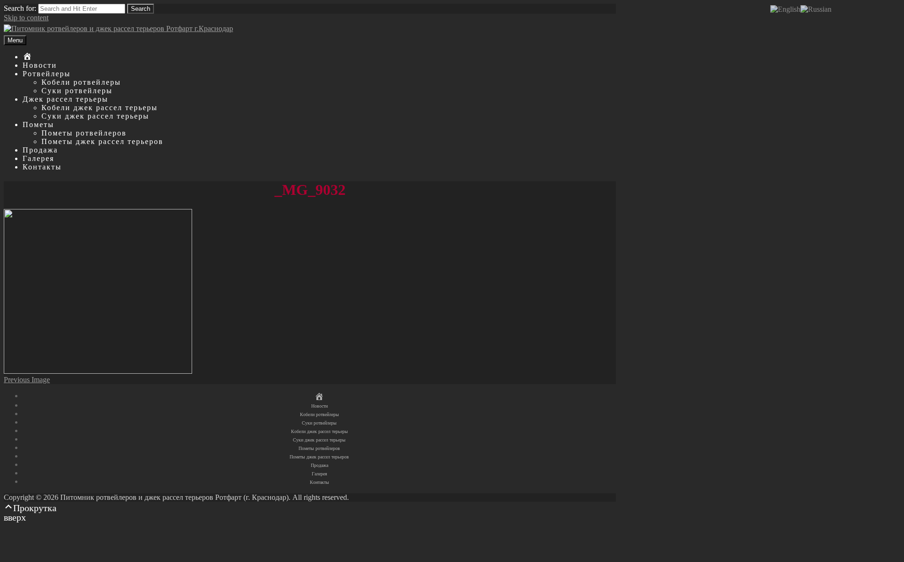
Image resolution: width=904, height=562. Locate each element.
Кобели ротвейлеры (81, 82)
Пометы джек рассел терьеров (102, 141)
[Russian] (815, 9)
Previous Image (27, 380)
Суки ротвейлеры (77, 91)
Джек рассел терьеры (65, 99)
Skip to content (26, 18)
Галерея (38, 158)
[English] (785, 9)
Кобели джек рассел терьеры (99, 108)
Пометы (38, 124)
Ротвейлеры (47, 74)
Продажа (40, 150)
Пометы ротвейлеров (84, 133)
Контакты (42, 167)
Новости (40, 65)
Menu (15, 40)
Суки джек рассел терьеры (95, 116)
